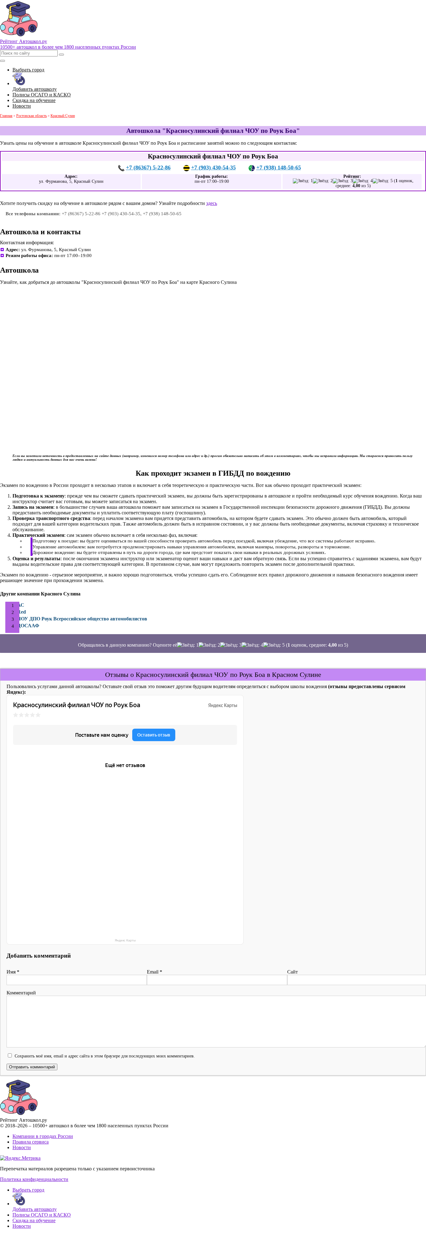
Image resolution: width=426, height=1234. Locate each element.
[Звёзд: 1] (303, 180)
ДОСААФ (28, 625)
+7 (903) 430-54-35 (213, 167)
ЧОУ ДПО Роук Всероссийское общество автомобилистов (82, 618)
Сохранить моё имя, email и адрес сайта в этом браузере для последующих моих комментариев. (105, 1055)
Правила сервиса (30, 1141)
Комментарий (21, 992)
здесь (211, 203)
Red (21, 612)
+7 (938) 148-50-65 (278, 167)
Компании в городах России (42, 1136)
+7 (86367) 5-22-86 (148, 167)
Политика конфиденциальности (34, 1179)
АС (20, 605)
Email (154, 971)
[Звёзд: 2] (323, 180)
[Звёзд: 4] (363, 180)
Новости (21, 1147)
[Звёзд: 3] (343, 180)
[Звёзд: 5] (383, 180)
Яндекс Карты (125, 940)
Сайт (292, 971)
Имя (13, 971)
